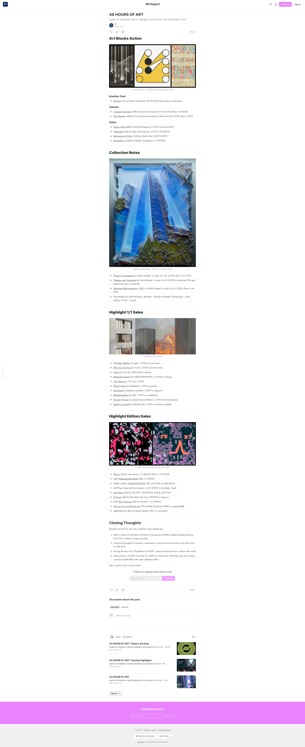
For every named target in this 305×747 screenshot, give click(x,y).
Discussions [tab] (127, 637)
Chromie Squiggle (122, 112)
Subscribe (285, 4)
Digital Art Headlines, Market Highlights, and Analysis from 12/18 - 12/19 (139, 647)
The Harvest (119, 116)
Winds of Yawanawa (123, 276)
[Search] (270, 4)
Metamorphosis (121, 395)
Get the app (164, 736)
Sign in (298, 4)
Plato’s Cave (119, 386)
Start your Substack (146, 736)
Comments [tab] (115, 607)
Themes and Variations (125, 280)
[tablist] (119, 607)
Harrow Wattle (120, 400)
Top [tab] (112, 637)
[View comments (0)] (117, 32)
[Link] (106, 38)
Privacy (147, 730)
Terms (153, 730)
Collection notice (164, 730)
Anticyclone (119, 127)
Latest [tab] (118, 637)
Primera (117, 497)
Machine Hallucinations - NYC (129, 288)
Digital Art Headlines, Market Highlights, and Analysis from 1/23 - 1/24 (138, 680)
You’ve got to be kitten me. (126, 506)
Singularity (119, 140)
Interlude (118, 390)
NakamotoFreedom (128, 479)
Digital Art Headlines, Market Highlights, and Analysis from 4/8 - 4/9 (137, 663)
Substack (140, 742)
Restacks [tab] (124, 607)
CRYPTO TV (120, 511)
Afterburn (118, 492)
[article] (152, 648)
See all (114, 693)
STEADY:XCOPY (137, 483)
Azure (116, 372)
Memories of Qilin (122, 136)
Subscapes (118, 131)
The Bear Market (122, 363)
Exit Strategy (125, 502)
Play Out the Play (122, 368)
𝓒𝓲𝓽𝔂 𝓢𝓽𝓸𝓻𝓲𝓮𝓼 (119, 381)
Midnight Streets (121, 377)
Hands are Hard (121, 404)
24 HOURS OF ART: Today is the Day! (129, 643)
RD (116, 24)
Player (116, 474)
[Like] (111, 32)
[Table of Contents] (2, 373)
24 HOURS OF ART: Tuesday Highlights (130, 660)
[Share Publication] (275, 4)
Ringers (117, 101)
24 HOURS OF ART (119, 677)
